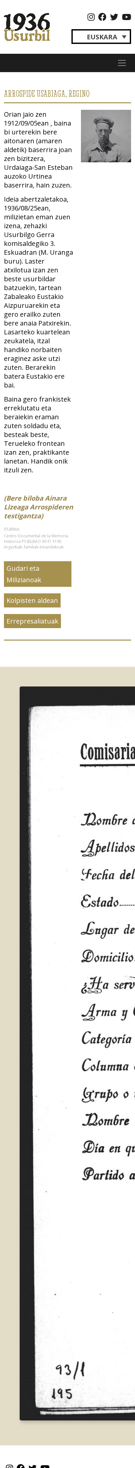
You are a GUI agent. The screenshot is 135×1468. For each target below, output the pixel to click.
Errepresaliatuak (32, 621)
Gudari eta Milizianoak (24, 574)
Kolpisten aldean (32, 600)
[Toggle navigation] (122, 62)
